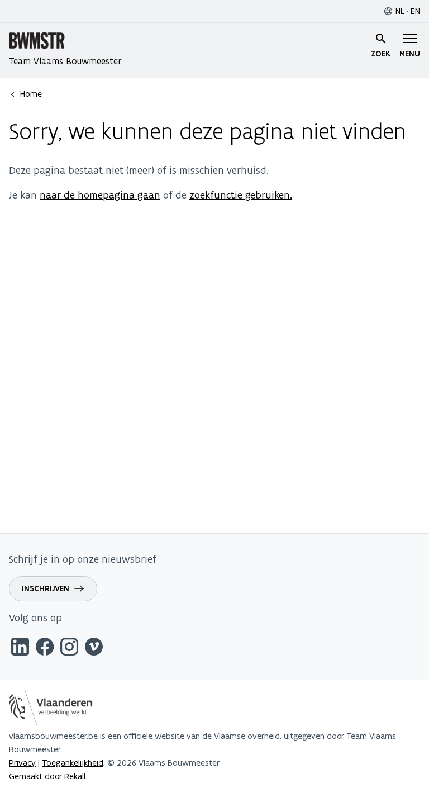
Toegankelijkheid (72, 762)
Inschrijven (45, 588)
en (415, 11)
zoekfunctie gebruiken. (240, 194)
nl (399, 11)
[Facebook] (45, 648)
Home (31, 93)
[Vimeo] (94, 648)
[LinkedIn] (20, 648)
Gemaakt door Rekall (47, 776)
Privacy (22, 762)
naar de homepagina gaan (100, 194)
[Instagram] (69, 648)
